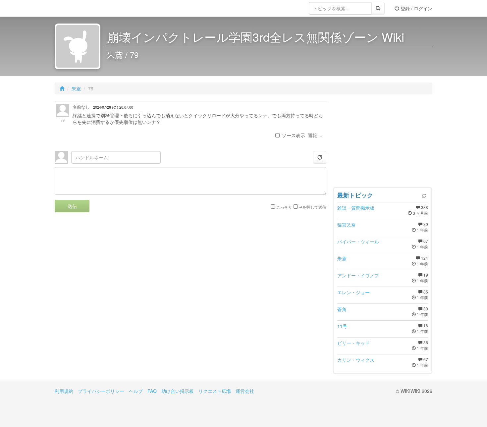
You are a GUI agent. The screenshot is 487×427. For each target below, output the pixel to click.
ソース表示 (293, 135)
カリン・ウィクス (355, 359)
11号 (342, 326)
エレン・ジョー (353, 292)
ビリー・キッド (353, 343)
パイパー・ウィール (358, 241)
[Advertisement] (382, 142)
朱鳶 (76, 88)
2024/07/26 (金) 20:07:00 (113, 107)
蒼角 (342, 309)
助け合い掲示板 (177, 391)
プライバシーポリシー (101, 391)
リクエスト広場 (214, 391)
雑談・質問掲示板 (355, 207)
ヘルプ (136, 391)
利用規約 (64, 391)
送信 (72, 206)
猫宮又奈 (346, 224)
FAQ (152, 391)
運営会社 (245, 391)
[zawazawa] (81, 8)
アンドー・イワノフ (358, 275)
